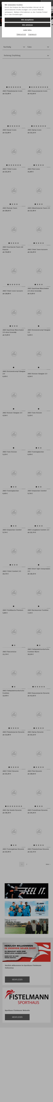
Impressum (32, 34)
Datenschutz (21, 34)
